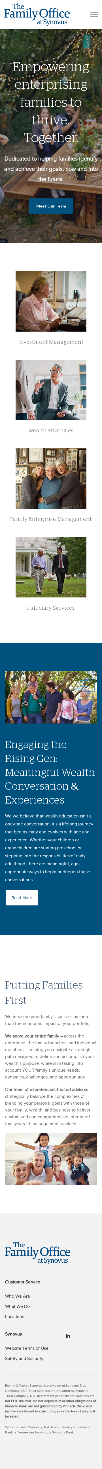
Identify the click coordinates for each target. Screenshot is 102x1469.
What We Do (17, 1306)
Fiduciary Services (51, 608)
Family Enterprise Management (51, 519)
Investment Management (51, 342)
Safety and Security (24, 1358)
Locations (14, 1316)
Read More (22, 897)
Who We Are (17, 1296)
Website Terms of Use (26, 1348)
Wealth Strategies (51, 430)
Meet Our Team (51, 206)
